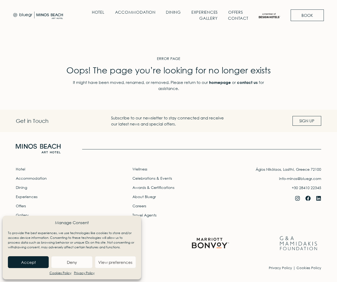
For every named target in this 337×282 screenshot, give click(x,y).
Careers (139, 205)
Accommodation (135, 12)
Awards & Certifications (153, 187)
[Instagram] (297, 198)
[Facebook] (308, 198)
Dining (173, 12)
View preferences (115, 262)
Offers (235, 12)
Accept (28, 262)
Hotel (98, 12)
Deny (72, 262)
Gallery (208, 18)
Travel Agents (144, 215)
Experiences (204, 12)
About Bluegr (144, 196)
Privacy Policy (84, 273)
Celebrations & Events (152, 178)
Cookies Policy (60, 273)
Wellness (139, 169)
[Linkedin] (318, 198)
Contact (238, 18)
